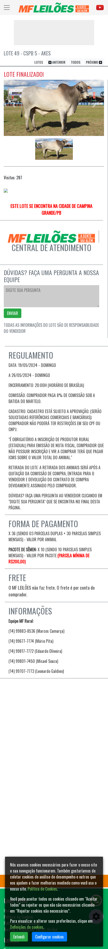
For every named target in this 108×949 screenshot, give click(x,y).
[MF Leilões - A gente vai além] (54, 7)
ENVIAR (12, 313)
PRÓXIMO (92, 62)
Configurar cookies (49, 937)
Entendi (19, 937)
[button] (14, 105)
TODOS (75, 62)
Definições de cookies (26, 927)
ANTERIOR (58, 62)
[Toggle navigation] (7, 7)
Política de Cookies (42, 889)
